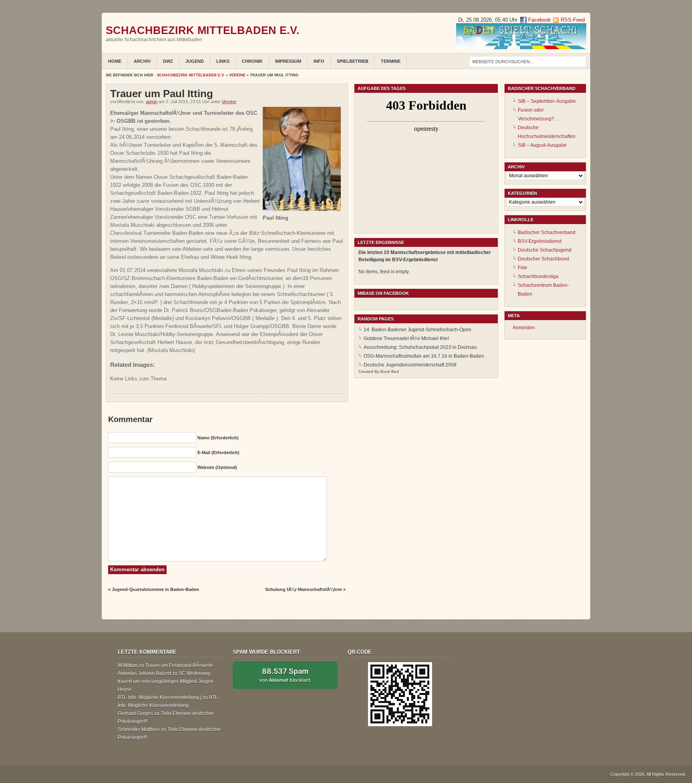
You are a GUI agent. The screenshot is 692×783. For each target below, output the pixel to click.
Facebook (539, 20)
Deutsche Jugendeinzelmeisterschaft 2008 (410, 365)
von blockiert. (285, 675)
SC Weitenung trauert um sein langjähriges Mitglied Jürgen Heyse (165, 681)
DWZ (168, 61)
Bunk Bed (389, 371)
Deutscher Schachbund (543, 259)
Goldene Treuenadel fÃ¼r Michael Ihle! (406, 338)
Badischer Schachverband (546, 232)
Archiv (142, 61)
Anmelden (524, 327)
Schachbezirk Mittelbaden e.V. (203, 30)
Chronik (252, 61)
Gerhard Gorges (135, 713)
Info (319, 61)
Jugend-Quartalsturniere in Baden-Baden (155, 589)
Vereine (237, 75)
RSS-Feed (572, 20)
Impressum (288, 61)
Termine (390, 61)
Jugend (194, 61)
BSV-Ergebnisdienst (539, 241)
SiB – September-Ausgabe (547, 101)
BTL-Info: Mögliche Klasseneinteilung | (159, 697)
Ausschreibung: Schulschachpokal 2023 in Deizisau (420, 347)
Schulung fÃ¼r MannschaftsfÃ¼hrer (303, 589)
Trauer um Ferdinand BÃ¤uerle (179, 665)
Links (222, 61)
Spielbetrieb (352, 61)
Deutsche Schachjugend (544, 250)
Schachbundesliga (538, 276)
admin (151, 101)
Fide (522, 267)
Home (114, 61)
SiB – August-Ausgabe (542, 145)
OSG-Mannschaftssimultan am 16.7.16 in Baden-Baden (424, 356)
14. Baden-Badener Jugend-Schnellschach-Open (417, 329)
